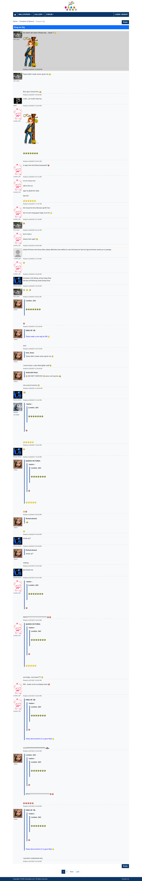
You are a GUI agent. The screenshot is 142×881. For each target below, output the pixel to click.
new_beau (16, 39)
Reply (125, 22)
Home (15, 21)
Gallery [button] (38, 14)
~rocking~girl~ (17, 258)
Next (71, 872)
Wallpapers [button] (25, 14)
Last (77, 872)
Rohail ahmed (17, 286)
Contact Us (125, 879)
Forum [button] (49, 14)
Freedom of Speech (27, 21)
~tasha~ (15, 309)
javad (15, 105)
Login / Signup (121, 14)
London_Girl (16, 121)
